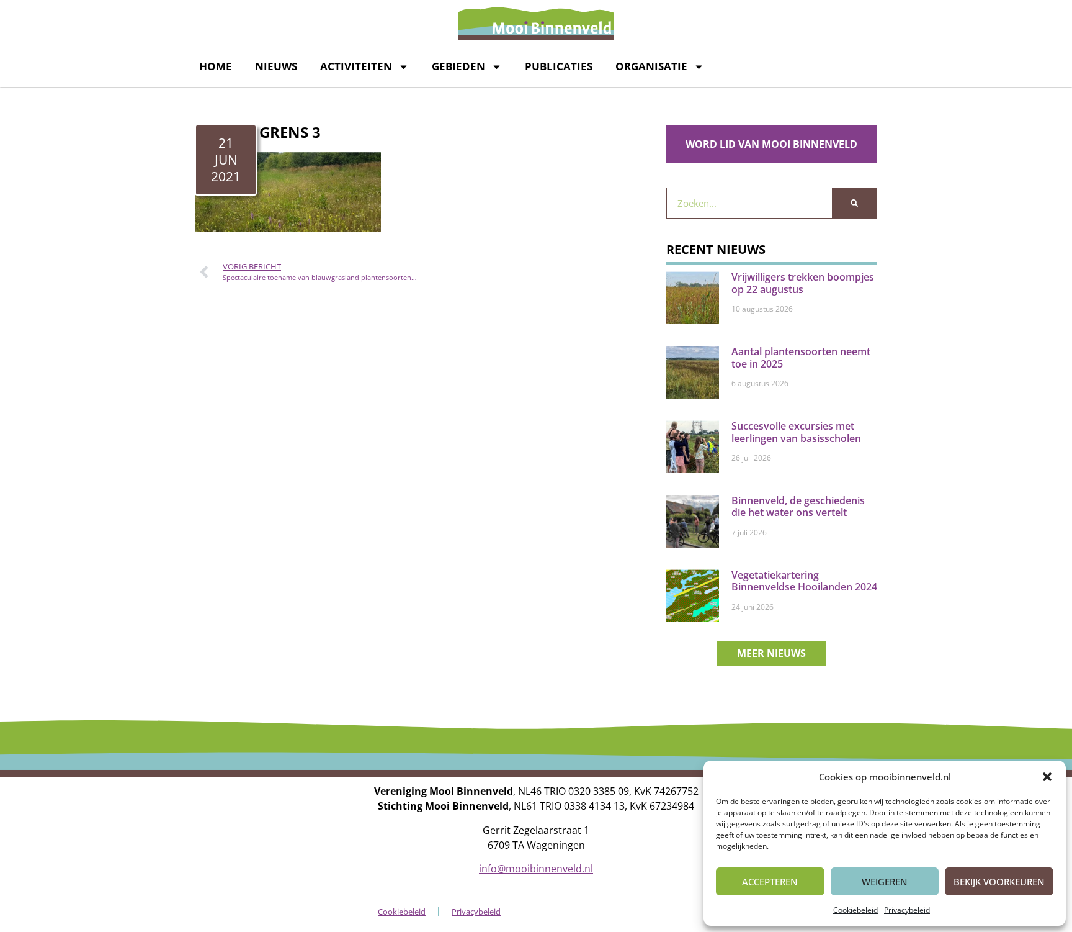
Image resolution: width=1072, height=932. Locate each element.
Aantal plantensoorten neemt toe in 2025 (800, 357)
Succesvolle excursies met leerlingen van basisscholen (796, 432)
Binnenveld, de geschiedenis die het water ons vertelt (798, 506)
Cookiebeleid (855, 910)
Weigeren (885, 881)
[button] (1047, 777)
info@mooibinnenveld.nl (536, 868)
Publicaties (558, 66)
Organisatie (651, 66)
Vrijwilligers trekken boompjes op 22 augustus (802, 283)
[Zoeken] (854, 203)
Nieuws (276, 66)
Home (215, 66)
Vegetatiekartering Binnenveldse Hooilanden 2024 (804, 581)
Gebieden (458, 66)
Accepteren (770, 881)
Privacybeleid (907, 910)
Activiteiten (356, 66)
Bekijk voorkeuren (999, 881)
